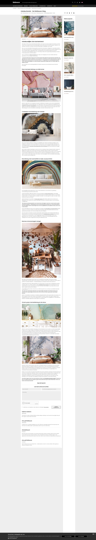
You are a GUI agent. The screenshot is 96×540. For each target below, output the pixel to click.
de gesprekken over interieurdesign (51, 208)
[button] (34, 538)
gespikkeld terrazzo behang (44, 284)
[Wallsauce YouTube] (74, 13)
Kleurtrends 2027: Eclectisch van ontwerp (72, 37)
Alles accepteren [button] (68, 536)
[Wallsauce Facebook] (71, 13)
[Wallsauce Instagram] (67, 13)
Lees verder (16, 537)
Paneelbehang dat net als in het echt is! (72, 91)
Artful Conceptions (33, 54)
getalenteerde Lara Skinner (49, 214)
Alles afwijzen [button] (81, 536)
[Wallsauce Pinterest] (65, 13)
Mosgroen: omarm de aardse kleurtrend (72, 58)
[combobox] (93, 534)
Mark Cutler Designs (38, 199)
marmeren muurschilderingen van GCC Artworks (38, 146)
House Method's (25, 288)
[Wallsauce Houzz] (69, 13)
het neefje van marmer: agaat (49, 378)
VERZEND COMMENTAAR (56, 407)
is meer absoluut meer (48, 193)
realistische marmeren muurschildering (29, 105)
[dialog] (48, 536)
